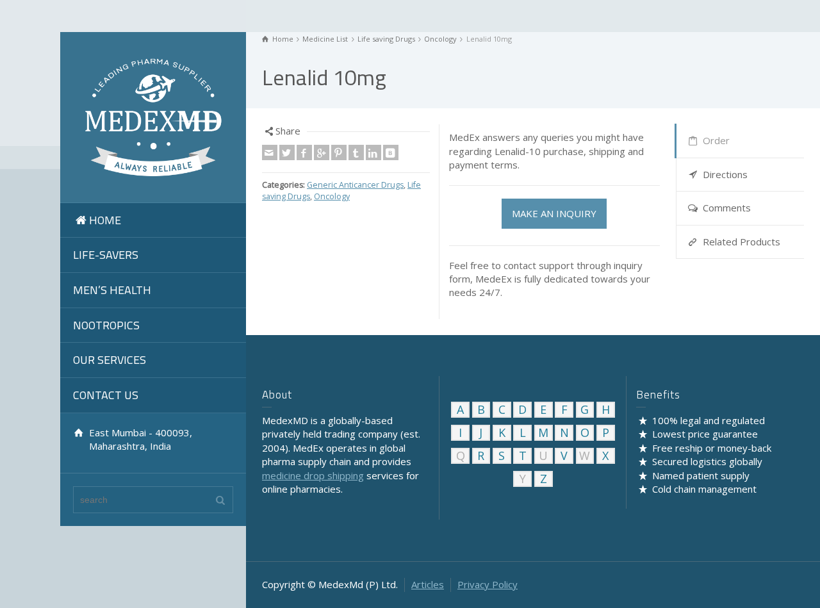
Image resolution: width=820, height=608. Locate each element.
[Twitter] (287, 152)
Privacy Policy (487, 584)
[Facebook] (304, 152)
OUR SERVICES (109, 359)
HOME (105, 220)
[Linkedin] (373, 152)
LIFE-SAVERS (105, 254)
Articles (427, 584)
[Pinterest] (339, 152)
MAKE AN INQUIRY (554, 213)
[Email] (269, 152)
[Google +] (321, 152)
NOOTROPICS (106, 325)
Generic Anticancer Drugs (355, 184)
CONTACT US (105, 395)
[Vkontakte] (390, 152)
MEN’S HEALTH (112, 290)
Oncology (332, 196)
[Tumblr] (356, 152)
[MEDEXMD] (153, 116)
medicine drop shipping (313, 475)
